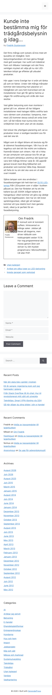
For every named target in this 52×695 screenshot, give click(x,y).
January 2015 (10, 491)
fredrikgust (9, 436)
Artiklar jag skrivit (12, 614)
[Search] (43, 361)
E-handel (8, 622)
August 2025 (10, 478)
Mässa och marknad (13, 655)
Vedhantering (10, 680)
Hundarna (8, 634)
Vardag (7, 675)
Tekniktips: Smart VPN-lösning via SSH (23, 400)
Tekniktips (8, 663)
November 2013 (11, 515)
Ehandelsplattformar (13, 626)
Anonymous (9, 450)
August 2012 (10, 577)
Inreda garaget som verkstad (21, 272)
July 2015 (8, 482)
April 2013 (8, 544)
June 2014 (9, 503)
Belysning (8, 618)
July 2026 (8, 474)
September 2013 (12, 524)
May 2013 (8, 540)
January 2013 (10, 557)
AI (5, 610)
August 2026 (10, 470)
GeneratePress (34, 691)
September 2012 (12, 573)
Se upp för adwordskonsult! (32, 450)
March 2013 (9, 548)
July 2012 (8, 581)
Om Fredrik (19, 432)
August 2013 (10, 528)
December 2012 (11, 561)
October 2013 (10, 520)
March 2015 (9, 487)
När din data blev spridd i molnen (20, 382)
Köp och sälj (9, 651)
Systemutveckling (12, 659)
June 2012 (9, 585)
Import (7, 643)
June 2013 (9, 536)
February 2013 (11, 552)
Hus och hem (10, 638)
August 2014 (10, 495)
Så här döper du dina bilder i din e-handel (24, 404)
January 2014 (10, 507)
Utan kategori (13, 265)
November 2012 (11, 565)
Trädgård (8, 667)
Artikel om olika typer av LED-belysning (26, 268)
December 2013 (11, 511)
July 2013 (8, 532)
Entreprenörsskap (12, 630)
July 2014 (8, 499)
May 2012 (8, 589)
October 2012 (10, 569)
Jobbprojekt (9, 647)
